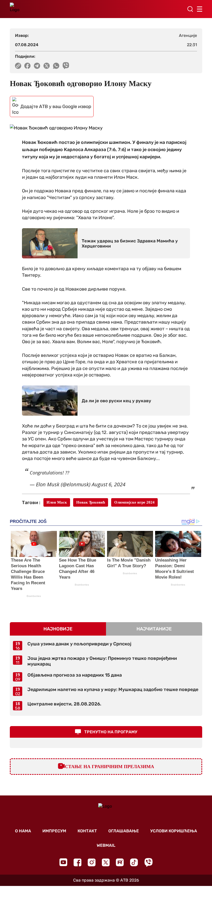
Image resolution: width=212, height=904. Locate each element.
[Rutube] (120, 862)
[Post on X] (46, 66)
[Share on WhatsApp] (56, 66)
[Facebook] (77, 862)
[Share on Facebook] (27, 66)
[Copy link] (18, 66)
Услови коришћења (173, 830)
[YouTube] (63, 862)
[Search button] (190, 9)
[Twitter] (106, 862)
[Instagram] (92, 862)
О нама (23, 830)
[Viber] (148, 862)
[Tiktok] (134, 862)
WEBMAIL (106, 845)
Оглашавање (123, 830)
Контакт (87, 830)
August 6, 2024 (108, 484)
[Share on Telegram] (37, 66)
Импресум (54, 830)
